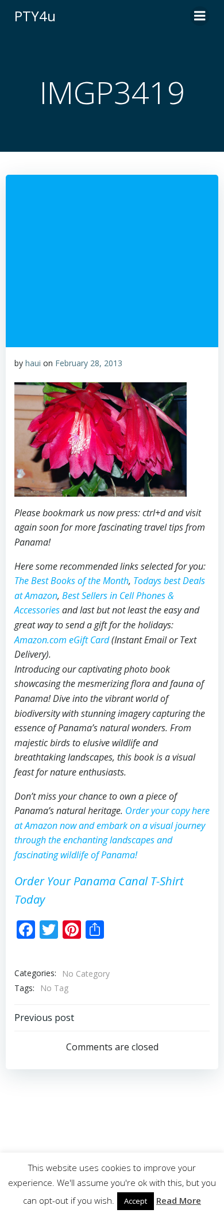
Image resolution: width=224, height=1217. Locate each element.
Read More (178, 1200)
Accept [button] (135, 1201)
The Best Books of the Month (71, 580)
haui (33, 363)
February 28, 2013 (88, 363)
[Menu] (200, 16)
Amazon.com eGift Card (61, 640)
